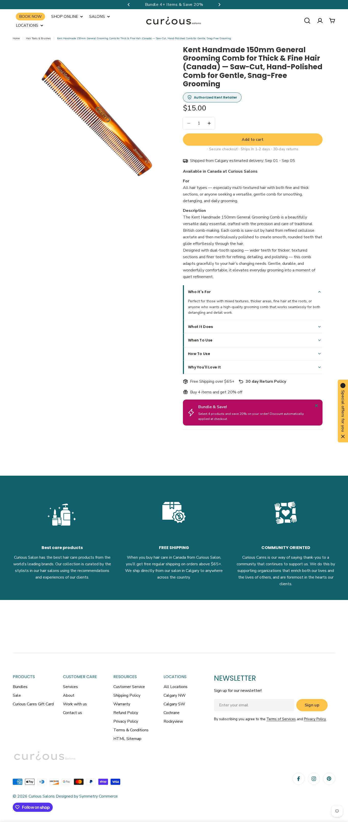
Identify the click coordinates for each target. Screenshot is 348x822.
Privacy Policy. (315, 719)
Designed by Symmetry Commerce (86, 796)
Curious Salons (42, 796)
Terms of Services (281, 719)
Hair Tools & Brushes (38, 38)
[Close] (316, 405)
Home (16, 38)
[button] (129, 5)
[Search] (307, 20)
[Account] (320, 21)
